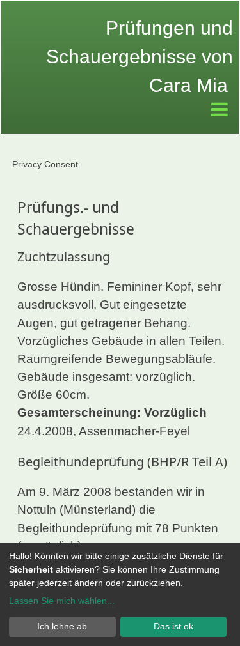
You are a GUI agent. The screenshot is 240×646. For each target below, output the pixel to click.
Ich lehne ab (62, 626)
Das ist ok (173, 626)
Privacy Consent (45, 164)
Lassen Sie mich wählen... (62, 601)
